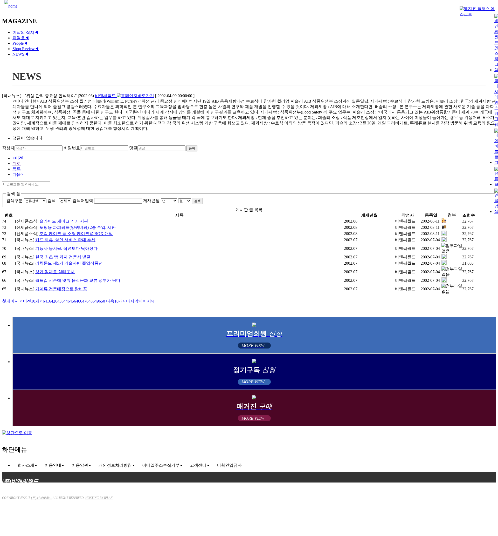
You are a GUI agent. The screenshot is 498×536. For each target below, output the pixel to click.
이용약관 (80, 465)
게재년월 (151, 200)
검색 (52, 200)
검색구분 (14, 200)
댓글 (133, 148)
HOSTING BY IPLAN (99, 498)
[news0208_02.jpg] (444, 228)
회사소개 (26, 465)
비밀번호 (72, 148)
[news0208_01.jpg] (444, 234)
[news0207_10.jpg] (444, 281)
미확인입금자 (229, 465)
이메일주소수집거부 (160, 465)
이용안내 (53, 465)
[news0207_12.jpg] (444, 240)
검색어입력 (82, 200)
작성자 (8, 148)
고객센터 (198, 465)
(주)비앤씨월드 (41, 498)
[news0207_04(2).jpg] (444, 264)
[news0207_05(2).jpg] (444, 258)
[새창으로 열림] (135, 95)
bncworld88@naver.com (294, 519)
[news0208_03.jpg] (444, 222)
